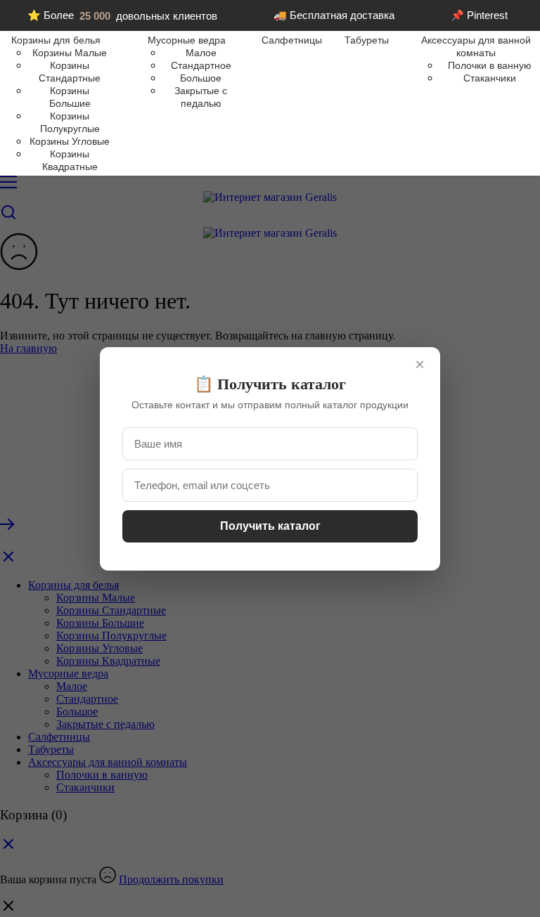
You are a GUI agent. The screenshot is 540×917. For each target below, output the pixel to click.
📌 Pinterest (479, 15)
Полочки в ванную (490, 65)
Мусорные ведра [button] (187, 40)
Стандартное (201, 65)
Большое (200, 78)
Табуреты (367, 40)
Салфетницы (292, 40)
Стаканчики (489, 78)
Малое (201, 52)
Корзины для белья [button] (56, 40)
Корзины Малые (69, 52)
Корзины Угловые (70, 141)
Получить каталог (270, 526)
